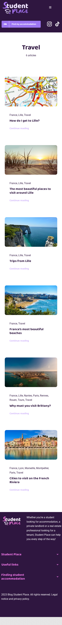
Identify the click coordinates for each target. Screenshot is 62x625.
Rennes (44, 395)
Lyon (21, 468)
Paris (36, 395)
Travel (27, 114)
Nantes (28, 395)
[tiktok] (57, 24)
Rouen (13, 399)
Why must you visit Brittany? (30, 405)
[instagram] (49, 24)
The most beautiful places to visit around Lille (30, 190)
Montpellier (42, 468)
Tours (21, 399)
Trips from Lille (20, 261)
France (13, 114)
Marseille (30, 468)
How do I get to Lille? (25, 120)
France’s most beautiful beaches (27, 331)
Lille (20, 114)
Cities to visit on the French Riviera (29, 480)
